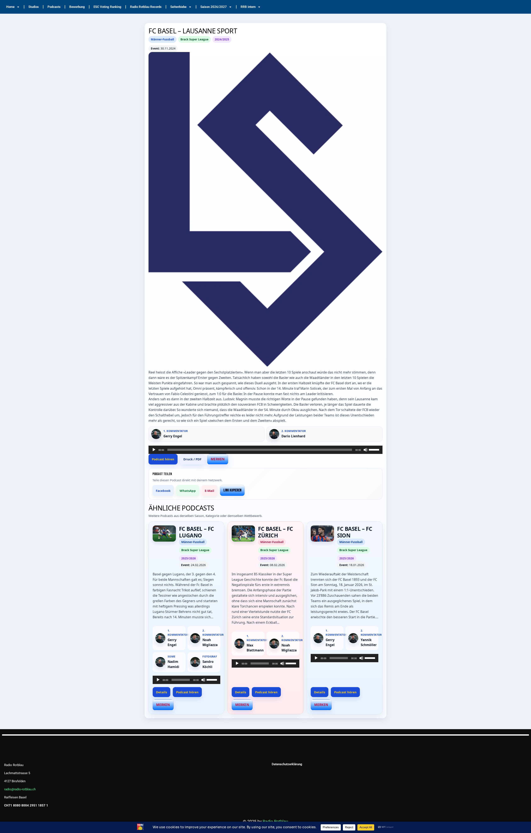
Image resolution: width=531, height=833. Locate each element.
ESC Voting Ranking (107, 7)
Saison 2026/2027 (213, 7)
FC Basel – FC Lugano (196, 532)
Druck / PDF (192, 459)
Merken (218, 459)
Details (161, 692)
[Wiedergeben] (154, 450)
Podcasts (54, 7)
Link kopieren (232, 490)
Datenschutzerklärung (287, 764)
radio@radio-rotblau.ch (20, 789)
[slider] (374, 449)
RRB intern (248, 7)
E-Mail (209, 491)
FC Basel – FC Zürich (275, 532)
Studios (33, 7)
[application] (265, 450)
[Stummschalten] (365, 450)
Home (10, 7)
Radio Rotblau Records (146, 7)
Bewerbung (77, 7)
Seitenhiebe (178, 7)
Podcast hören (163, 459)
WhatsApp (188, 491)
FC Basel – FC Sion (354, 532)
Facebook (163, 491)
